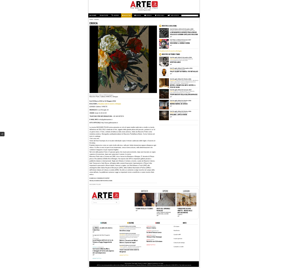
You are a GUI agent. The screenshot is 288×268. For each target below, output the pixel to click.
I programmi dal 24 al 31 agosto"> (103, 238)
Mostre (127, 15)
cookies (145, 263)
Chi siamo (176, 226)
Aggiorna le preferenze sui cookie (155, 263)
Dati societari (128, 263)
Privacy (140, 263)
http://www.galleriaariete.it (109, 123)
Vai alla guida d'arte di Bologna (100, 180)
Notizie (104, 15)
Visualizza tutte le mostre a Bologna (109, 104)
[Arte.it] (144, 4)
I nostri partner (178, 238)
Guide (116, 15)
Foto (138, 15)
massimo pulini (95, 184)
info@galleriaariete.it (105, 119)
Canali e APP (177, 234)
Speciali (160, 15)
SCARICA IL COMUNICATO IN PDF (99, 178)
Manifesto (177, 230)
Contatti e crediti (178, 246)
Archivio (175, 15)
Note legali (134, 263)
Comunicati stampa (179, 242)
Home (93, 15)
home (91, 19)
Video (149, 15)
